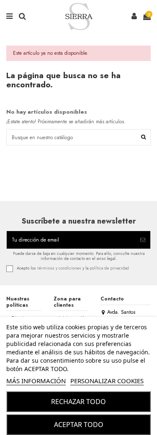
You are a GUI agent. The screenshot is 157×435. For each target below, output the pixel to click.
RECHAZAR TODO (78, 401)
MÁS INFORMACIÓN (36, 380)
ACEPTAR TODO (78, 424)
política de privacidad (109, 268)
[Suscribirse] (142, 240)
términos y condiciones (59, 268)
